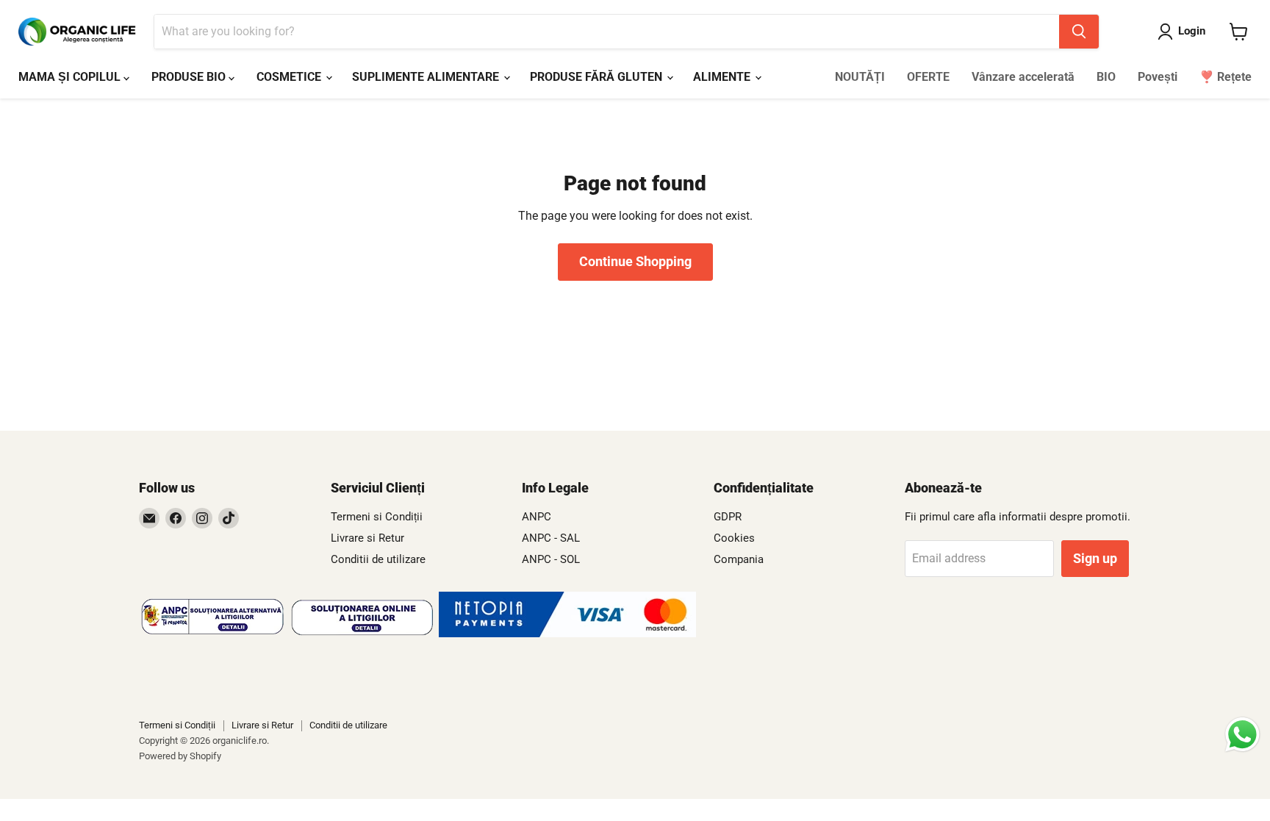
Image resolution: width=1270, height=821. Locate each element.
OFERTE (928, 77)
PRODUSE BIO (190, 77)
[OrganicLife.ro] (567, 633)
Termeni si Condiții (377, 516)
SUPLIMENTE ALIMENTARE (427, 77)
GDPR (728, 516)
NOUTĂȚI (860, 77)
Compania (739, 559)
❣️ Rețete (1225, 77)
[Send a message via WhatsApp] (1242, 734)
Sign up (1095, 558)
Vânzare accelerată (1023, 77)
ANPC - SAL (551, 538)
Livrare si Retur (367, 538)
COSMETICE (290, 77)
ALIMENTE (723, 77)
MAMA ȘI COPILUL (70, 77)
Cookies (734, 538)
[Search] (1079, 32)
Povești (1157, 77)
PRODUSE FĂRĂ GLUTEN (597, 77)
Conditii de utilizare (378, 559)
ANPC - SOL (551, 559)
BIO (1106, 77)
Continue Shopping (635, 261)
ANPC (536, 516)
